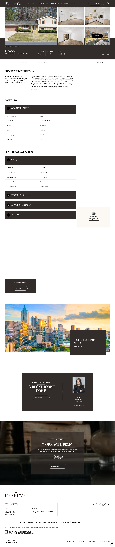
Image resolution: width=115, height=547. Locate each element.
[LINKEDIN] (101, 504)
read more (77, 346)
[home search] (104, 3)
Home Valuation (56, 3)
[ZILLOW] (108, 504)
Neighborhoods (70, 3)
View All (97, 35)
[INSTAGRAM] (97, 504)
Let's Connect (95, 3)
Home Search (43, 3)
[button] (102, 63)
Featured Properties (26, 522)
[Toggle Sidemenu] (108, 3)
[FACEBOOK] (93, 504)
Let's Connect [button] (76, 522)
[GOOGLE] (104, 504)
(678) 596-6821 (94, 218)
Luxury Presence (79, 541)
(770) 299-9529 (58, 459)
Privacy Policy (106, 541)
